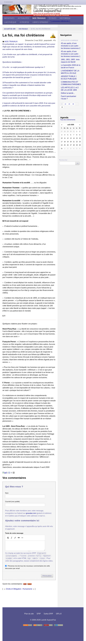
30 (73, 104)
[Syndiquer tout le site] (37, 625)
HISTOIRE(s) (65, 18)
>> (77, 163)
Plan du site (29, 614)
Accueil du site (10, 29)
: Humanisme (27, 589)
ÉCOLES (52, 18)
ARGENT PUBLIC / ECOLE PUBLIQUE (69, 77)
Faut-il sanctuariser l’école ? (68, 97)
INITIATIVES (9, 18)
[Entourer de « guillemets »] (22, 538)
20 (69, 104)
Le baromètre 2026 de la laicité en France (70, 66)
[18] (62, 107)
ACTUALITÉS (23, 18)
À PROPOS (24, 22)
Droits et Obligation (14, 589)
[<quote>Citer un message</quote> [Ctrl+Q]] (18, 538)
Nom (7, 493)
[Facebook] (9, 473)
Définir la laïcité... (68, 93)
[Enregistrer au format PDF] (4, 473)
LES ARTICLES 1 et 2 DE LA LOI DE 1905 (69, 89)
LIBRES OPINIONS (40, 22)
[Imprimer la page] (11, 473)
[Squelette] (48, 625)
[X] (14, 473)
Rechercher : (63, 160)
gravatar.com (31, 513)
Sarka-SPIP (48, 614)
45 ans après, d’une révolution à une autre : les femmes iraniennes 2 (70, 45)
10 (65, 104)
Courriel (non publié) (12, 501)
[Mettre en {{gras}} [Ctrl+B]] (8, 538)
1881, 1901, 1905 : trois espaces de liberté (70, 61)
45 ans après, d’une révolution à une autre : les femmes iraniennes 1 (70, 53)
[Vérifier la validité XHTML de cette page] (27, 625)
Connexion (8, 2)
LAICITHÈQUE (10, 22)
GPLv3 (58, 614)
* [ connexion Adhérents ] (60, 21)
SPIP (39, 614)
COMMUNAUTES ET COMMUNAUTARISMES (71, 83)
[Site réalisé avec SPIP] (58, 625)
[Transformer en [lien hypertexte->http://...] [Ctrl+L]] (15, 538)
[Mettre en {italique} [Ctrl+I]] (11, 538)
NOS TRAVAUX (39, 18)
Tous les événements (67, 120)
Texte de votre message (14, 533)
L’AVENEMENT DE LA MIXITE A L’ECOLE (70, 72)
